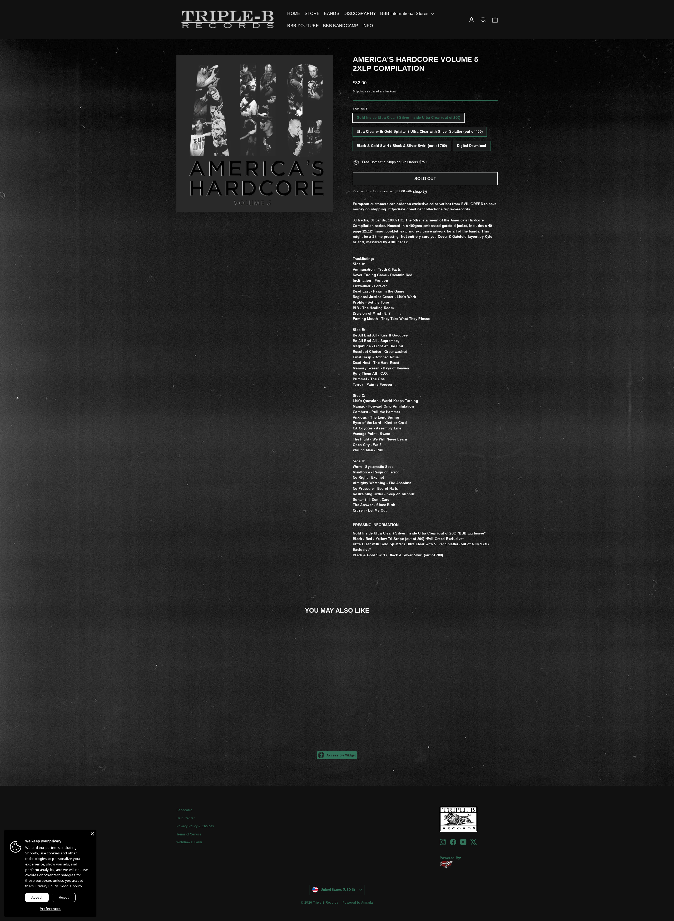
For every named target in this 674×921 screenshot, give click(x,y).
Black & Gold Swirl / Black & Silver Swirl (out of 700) (402, 146)
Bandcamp (184, 810)
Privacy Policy (47, 886)
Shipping (358, 91)
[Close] (92, 833)
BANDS (331, 13)
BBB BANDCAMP (340, 25)
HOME (293, 13)
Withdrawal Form (189, 842)
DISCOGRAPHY (360, 13)
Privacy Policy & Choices (195, 826)
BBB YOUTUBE (303, 25)
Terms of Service (188, 834)
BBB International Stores (404, 13)
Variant (360, 108)
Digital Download (471, 146)
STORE (312, 13)
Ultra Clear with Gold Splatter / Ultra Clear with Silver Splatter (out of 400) (420, 131)
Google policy (71, 886)
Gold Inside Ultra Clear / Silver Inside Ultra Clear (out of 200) (408, 118)
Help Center (185, 818)
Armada (367, 902)
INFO (368, 25)
